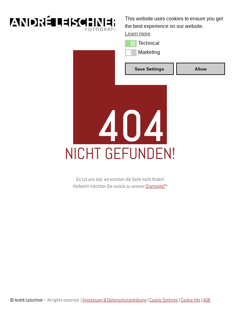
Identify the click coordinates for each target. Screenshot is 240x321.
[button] (131, 43)
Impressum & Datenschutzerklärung (114, 300)
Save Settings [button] (149, 68)
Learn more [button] (137, 33)
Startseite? (155, 186)
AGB (206, 300)
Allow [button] (201, 68)
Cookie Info (190, 300)
